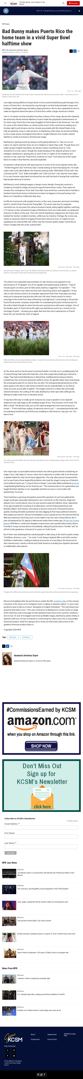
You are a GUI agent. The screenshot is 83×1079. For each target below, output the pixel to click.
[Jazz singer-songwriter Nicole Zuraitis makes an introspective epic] (9, 905)
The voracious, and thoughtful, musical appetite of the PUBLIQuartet (42, 889)
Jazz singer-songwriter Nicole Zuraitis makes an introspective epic (42, 902)
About (33, 1034)
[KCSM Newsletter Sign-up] (41, 785)
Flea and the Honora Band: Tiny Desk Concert (34, 921)
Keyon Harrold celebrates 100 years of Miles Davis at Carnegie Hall (42, 953)
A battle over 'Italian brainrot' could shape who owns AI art (39, 1010)
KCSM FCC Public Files (70, 1035)
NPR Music (26, 637)
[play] (6, 11)
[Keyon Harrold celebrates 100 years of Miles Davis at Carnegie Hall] (9, 953)
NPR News (6, 24)
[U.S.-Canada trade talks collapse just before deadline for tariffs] (9, 995)
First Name (10, 833)
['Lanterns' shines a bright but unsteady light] (9, 979)
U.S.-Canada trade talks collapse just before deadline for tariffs (41, 994)
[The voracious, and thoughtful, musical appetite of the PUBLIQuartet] (9, 889)
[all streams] (80, 11)
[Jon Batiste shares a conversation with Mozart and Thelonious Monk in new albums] (9, 873)
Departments (52, 1034)
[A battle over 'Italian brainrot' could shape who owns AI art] (9, 1011)
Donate (74, 3)
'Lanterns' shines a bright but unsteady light (33, 978)
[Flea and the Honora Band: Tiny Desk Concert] (9, 921)
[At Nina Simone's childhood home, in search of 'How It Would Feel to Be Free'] (9, 937)
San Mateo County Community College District (13, 1063)
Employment (35, 1039)
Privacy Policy (52, 1039)
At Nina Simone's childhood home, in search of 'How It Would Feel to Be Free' (46, 934)
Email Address (12, 823)
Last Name (11, 842)
